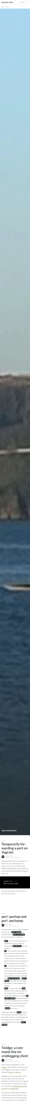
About (7, 6)
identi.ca (18, 1072)
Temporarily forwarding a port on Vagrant (15, 848)
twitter (11, 1072)
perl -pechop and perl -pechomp (14, 918)
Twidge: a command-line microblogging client (15, 1052)
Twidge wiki (14, 1088)
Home (3, 6)
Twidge (4, 1067)
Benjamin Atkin (7, 2)
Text (4, 841)
